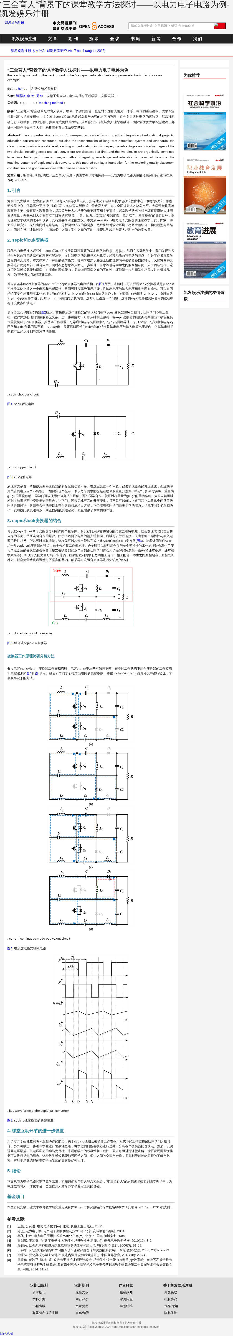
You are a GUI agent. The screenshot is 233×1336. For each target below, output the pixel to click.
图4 (28, 673)
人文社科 (39, 51)
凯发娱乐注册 (14, 22)
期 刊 (73, 38)
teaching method (50, 103)
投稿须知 (126, 1292)
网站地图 (6, 1333)
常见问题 (126, 1299)
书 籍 (135, 38)
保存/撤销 (171, 1306)
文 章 (52, 38)
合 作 (176, 38)
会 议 (114, 38)
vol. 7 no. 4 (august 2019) (87, 51)
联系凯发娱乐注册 (45, 1313)
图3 (139, 541)
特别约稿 (126, 1306)
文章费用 (82, 1306)
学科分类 (39, 1299)
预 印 (94, 38)
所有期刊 (39, 1292)
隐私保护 (170, 1313)
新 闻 (156, 38)
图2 (43, 312)
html (21, 88)
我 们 (197, 38)
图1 (101, 284)
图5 (37, 673)
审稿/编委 (82, 1313)
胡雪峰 (20, 96)
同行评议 (82, 1299)
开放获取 (170, 1292)
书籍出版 (39, 1306)
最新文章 (82, 1292)
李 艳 (30, 96)
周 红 (39, 96)
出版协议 (170, 1299)
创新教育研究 (57, 51)
